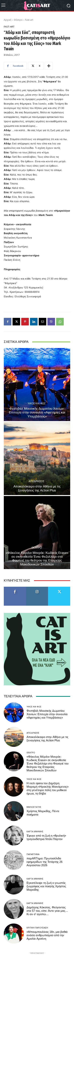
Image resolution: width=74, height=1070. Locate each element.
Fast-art (29, 19)
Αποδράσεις (36, 481)
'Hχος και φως (37, 403)
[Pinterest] (25, 321)
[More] (49, 66)
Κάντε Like (15, 588)
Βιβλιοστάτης (34, 807)
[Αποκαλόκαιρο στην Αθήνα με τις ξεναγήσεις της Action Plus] (37, 458)
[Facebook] (7, 321)
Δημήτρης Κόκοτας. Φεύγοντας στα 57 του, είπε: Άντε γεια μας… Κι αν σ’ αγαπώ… (47, 911)
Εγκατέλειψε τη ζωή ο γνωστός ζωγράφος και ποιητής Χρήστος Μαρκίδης (46, 886)
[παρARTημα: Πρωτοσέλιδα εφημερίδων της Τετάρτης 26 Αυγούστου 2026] (14, 860)
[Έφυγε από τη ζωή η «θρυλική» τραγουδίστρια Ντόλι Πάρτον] (14, 836)
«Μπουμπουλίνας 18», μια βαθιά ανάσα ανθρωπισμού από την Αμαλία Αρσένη (47, 935)
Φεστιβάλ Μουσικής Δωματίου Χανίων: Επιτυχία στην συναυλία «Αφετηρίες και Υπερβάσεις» (37, 412)
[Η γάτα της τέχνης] (37, 5)
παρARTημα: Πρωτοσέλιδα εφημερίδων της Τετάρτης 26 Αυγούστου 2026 (44, 862)
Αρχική (7, 19)
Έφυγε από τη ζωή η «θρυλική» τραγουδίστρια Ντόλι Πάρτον (46, 837)
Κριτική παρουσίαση (37, 928)
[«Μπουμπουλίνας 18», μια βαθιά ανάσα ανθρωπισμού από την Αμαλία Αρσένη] (14, 933)
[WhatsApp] (60, 321)
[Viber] (51, 321)
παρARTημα (33, 854)
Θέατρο (18, 19)
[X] (16, 321)
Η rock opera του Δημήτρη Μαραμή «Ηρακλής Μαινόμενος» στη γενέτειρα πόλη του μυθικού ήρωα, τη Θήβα (47, 788)
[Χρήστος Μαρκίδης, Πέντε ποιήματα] (14, 811)
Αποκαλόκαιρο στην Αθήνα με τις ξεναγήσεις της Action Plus (37, 488)
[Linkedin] (34, 321)
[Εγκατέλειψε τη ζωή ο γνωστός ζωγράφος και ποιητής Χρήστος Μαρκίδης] (14, 884)
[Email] (42, 321)
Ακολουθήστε (37, 588)
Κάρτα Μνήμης (35, 831)
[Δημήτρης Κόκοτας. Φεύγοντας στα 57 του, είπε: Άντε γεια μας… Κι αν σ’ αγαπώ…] (14, 909)
